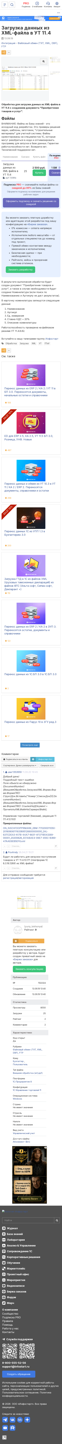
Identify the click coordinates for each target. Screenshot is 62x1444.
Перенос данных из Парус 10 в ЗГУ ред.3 (30, 721)
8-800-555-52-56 (14, 1362)
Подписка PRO (11, 1317)
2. (4, 852)
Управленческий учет (24, 1133)
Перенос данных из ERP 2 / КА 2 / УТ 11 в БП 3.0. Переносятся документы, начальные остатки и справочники (30, 392)
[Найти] (57, 1220)
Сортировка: (19, 765)
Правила (7, 1321)
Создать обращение (18, 1374)
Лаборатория (16, 1239)
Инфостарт (51, 338)
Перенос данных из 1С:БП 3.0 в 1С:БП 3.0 (30, 674)
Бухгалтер (18, 1061)
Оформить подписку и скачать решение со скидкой (31, 203)
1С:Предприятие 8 (22, 1081)
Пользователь (20, 1064)
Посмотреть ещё (30, 745)
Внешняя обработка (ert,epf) (28, 1073)
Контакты (8, 1332)
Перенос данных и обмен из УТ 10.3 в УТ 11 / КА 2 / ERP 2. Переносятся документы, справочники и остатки (30, 487)
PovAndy (13, 852)
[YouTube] (5, 1428)
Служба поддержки (19, 1339)
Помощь (7, 1324)
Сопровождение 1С (19, 1251)
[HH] (20, 1420)
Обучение (13, 1262)
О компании (10, 1309)
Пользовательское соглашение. (20, 1392)
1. (4, 772)
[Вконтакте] (12, 1420)
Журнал (12, 1228)
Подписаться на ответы (16, 759)
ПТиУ (47, 343)
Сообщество (10, 1313)
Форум (11, 1297)
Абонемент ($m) (21, 1141)
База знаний (15, 1234)
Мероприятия (16, 1280)
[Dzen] (27, 1420)
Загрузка (24, 343)
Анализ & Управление (21, 1245)
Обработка (11, 343)
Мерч (10, 1303)
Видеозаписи (16, 1285)
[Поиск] (12, 5)
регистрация (10, 878)
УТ (40, 343)
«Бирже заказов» (37, 224)
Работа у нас (10, 1328)
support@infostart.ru (15, 1366)
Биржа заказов (16, 1291)
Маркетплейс (16, 1268)
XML (34, 343)
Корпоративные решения (23, 1257)
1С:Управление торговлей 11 (27, 1090)
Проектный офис (18, 1274)
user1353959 (15, 772)
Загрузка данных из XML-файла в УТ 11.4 (26, 30)
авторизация (26, 878)
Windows (17, 1098)
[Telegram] (5, 1420)
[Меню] (5, 5)
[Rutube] (12, 1428)
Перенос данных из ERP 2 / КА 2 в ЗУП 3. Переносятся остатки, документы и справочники (30, 630)
